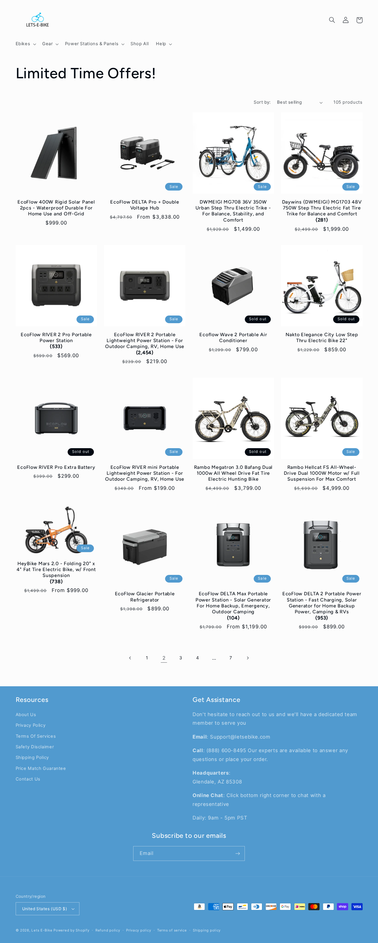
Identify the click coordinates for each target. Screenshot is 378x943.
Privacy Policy (31, 725)
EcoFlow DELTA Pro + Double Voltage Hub (144, 205)
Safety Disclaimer (35, 746)
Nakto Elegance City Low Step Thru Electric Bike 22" (322, 337)
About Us (26, 714)
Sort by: (262, 102)
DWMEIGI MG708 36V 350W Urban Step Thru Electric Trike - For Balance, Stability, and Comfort (233, 211)
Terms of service (172, 930)
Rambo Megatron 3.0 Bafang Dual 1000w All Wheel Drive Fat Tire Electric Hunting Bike (233, 473)
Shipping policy (207, 930)
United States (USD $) (44, 908)
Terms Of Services (36, 736)
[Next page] (247, 658)
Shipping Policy (32, 757)
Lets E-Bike (42, 930)
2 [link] (164, 658)
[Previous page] (130, 658)
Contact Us (28, 779)
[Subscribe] (238, 853)
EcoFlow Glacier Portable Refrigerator (145, 596)
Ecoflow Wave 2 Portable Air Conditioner (233, 337)
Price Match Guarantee (41, 768)
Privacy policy (138, 930)
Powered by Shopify (71, 930)
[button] (25, 44)
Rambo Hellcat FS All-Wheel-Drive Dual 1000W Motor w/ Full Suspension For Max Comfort (322, 473)
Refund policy (107, 930)
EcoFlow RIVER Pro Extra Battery (56, 467)
